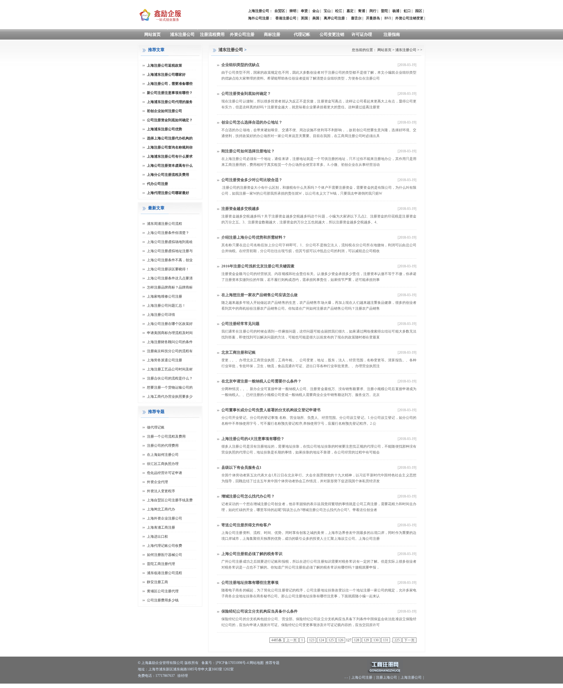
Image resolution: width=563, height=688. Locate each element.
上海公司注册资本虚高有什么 (170, 165)
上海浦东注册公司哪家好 (166, 74)
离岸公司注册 (334, 18)
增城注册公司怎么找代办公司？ (248, 496)
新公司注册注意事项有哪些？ (170, 93)
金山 (315, 11)
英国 (304, 18)
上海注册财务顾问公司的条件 (170, 342)
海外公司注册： (260, 18)
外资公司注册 (242, 34)
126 (340, 640)
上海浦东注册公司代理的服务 (170, 102)
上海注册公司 (411, 677)
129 (366, 640)
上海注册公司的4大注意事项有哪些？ (252, 438)
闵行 (373, 11)
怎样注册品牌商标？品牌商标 (170, 287)
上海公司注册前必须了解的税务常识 (251, 554)
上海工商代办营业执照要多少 (170, 396)
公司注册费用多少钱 (163, 600)
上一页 (291, 640)
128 (356, 640)
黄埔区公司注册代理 (163, 591)
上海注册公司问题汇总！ (166, 305)
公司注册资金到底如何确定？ (246, 93)
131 (385, 640)
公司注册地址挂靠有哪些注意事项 (250, 582)
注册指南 (392, 34)
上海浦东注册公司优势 (164, 129)
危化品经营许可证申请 (164, 473)
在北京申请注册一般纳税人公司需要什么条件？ (261, 381)
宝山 (327, 11)
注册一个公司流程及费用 (166, 436)
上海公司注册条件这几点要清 (170, 278)
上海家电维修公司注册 (164, 296)
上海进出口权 (157, 536)
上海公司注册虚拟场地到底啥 (170, 242)
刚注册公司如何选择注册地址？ (248, 151)
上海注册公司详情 (161, 315)
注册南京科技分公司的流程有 (170, 351)
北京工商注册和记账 (238, 352)
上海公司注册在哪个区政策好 (170, 324)
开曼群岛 (373, 18)
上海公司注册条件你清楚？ (168, 233)
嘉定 (350, 11)
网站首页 (152, 34)
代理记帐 (302, 34)
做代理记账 (156, 427)
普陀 (384, 11)
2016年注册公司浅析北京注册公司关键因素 (257, 266)
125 (331, 640)
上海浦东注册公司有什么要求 (170, 156)
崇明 (292, 11)
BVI (387, 18)
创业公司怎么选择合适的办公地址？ (251, 122)
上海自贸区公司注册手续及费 (170, 500)
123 (311, 640)
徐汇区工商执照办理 (163, 464)
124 (321, 640)
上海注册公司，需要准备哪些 (170, 84)
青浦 (361, 11)
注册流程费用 (212, 34)
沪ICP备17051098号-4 (232, 663)
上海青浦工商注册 (161, 527)
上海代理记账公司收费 (164, 546)
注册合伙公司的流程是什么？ (170, 378)
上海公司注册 (361, 677)
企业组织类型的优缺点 (240, 65)
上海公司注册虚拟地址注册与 (170, 251)
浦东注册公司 (182, 34)
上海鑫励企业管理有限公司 (162, 663)
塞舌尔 (356, 18)
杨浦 (395, 11)
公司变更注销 (332, 34)
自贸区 (279, 11)
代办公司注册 (157, 184)
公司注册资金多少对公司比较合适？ (251, 180)
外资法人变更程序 (161, 491)
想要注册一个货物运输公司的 (170, 387)
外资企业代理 (157, 482)
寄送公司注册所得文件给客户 (246, 525)
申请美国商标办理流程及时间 (170, 333)
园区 (418, 11)
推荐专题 (272, 663)
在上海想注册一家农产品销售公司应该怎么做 (259, 295)
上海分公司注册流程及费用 (168, 175)
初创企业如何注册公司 (164, 111)
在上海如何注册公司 (163, 455)
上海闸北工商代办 (161, 509)
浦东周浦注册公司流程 (164, 224)
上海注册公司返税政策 (164, 65)
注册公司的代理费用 (163, 446)
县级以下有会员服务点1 (241, 467)
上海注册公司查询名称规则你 (170, 147)
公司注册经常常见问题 (240, 323)
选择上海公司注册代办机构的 (170, 138)
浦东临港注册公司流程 (164, 573)
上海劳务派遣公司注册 (164, 360)
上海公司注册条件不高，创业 (170, 260)
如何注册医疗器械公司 (164, 555)
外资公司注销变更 (409, 18)
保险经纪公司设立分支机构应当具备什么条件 (259, 611)
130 (376, 640)
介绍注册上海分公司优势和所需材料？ (253, 237)
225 (397, 640)
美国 (315, 18)
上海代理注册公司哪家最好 (168, 193)
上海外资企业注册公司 (164, 518)
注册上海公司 (386, 677)
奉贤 (304, 11)
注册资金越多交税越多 (240, 208)
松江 (338, 11)
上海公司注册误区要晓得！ (168, 269)
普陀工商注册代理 (161, 564)
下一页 (409, 640)
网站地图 (257, 663)
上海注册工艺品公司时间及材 (170, 369)
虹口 (407, 11)
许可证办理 (362, 34)
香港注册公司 (285, 18)
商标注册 (272, 34)
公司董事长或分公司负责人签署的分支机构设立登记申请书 (270, 410)
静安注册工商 (157, 582)
